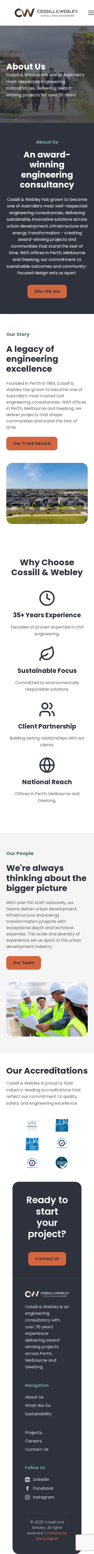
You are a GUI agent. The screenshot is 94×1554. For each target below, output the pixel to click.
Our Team (23, 963)
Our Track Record (32, 443)
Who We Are (47, 291)
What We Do (38, 1405)
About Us (34, 1397)
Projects (33, 1433)
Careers (33, 1441)
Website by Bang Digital (51, 1535)
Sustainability (38, 1414)
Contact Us (47, 1259)
